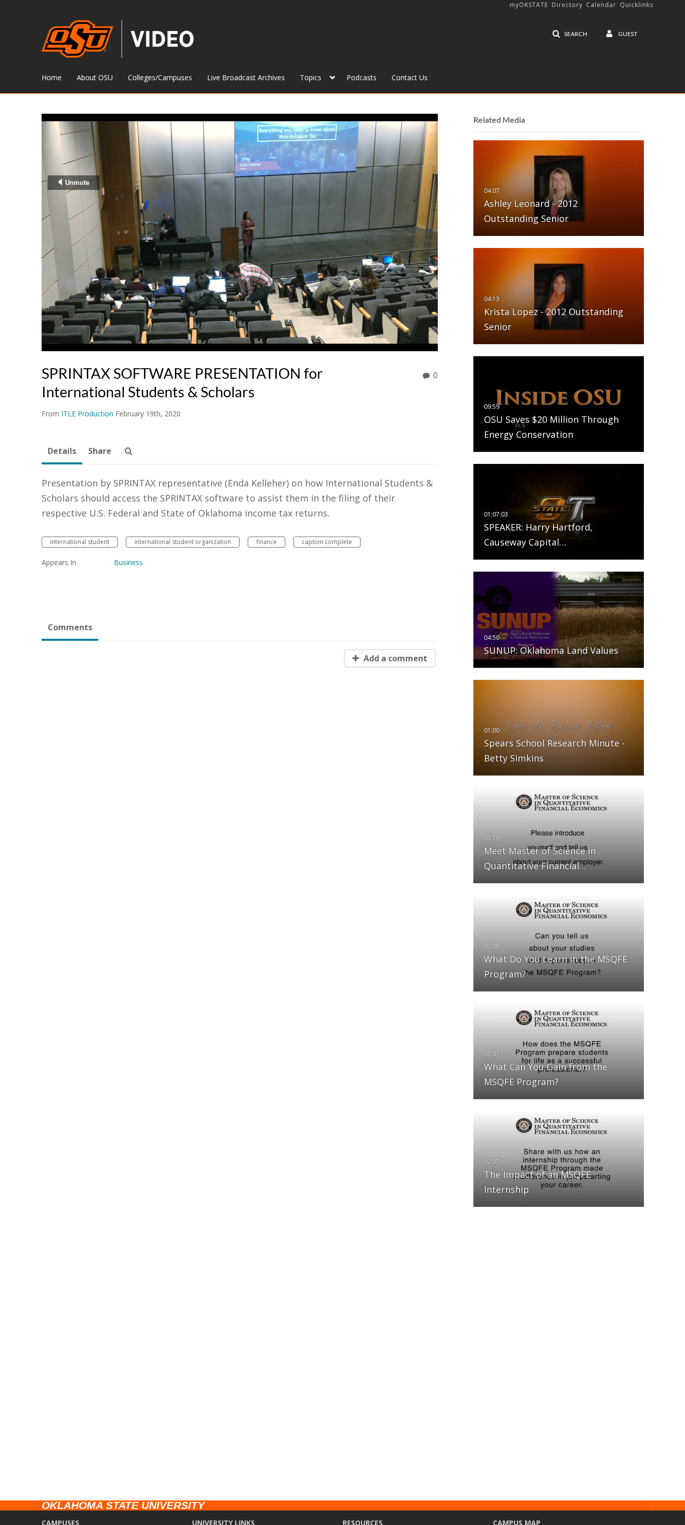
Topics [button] (310, 77)
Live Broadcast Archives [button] (246, 77)
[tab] (62, 451)
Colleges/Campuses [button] (160, 77)
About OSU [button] (95, 77)
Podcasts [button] (362, 77)
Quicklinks (636, 5)
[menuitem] (59, 77)
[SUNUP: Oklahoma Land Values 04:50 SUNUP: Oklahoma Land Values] (558, 619)
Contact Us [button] (410, 77)
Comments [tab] (70, 627)
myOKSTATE (528, 5)
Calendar (601, 5)
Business (128, 562)
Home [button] (52, 77)
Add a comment (394, 658)
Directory (567, 5)
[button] (570, 34)
